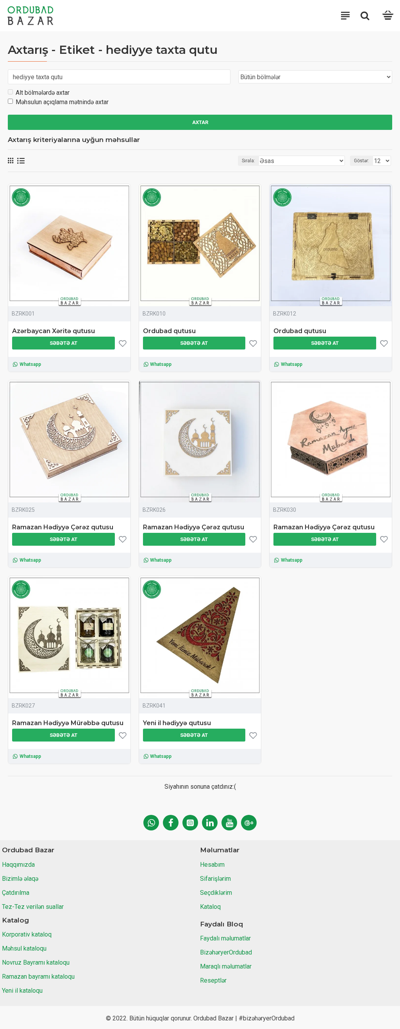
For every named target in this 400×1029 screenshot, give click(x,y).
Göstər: (361, 160)
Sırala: (248, 160)
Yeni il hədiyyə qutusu (177, 723)
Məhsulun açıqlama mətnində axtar (62, 102)
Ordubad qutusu (169, 331)
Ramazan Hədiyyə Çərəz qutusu (62, 527)
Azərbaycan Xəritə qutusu (53, 331)
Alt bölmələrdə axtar (43, 92)
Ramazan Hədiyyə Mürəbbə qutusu (67, 723)
